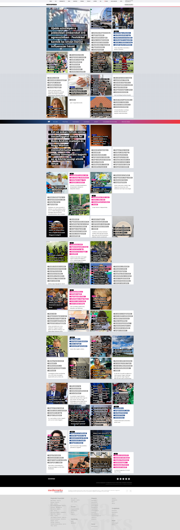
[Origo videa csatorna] (126, 479)
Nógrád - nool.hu (54, 520)
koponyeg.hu (115, 512)
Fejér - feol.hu (54, 510)
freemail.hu (114, 510)
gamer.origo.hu (94, 505)
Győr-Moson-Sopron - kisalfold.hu (58, 512)
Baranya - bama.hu (55, 502)
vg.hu (72, 521)
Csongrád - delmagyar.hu (56, 507)
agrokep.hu (73, 523)
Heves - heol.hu (54, 515)
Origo (51, 1)
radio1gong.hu (115, 523)
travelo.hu (93, 512)
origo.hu (73, 514)
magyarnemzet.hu (75, 509)
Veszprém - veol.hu (75, 500)
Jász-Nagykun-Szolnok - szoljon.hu (58, 517)
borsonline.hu (94, 526)
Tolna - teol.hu (54, 525)
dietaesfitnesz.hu (95, 514)
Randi (106, 1)
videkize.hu (93, 517)
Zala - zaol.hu (74, 501)
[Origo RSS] (129, 479)
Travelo (88, 1)
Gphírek (95, 1)
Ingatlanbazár (114, 1)
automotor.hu (94, 502)
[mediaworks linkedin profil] (130, 490)
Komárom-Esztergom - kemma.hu (58, 519)
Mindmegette (62, 1)
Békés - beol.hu (54, 504)
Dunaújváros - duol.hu (55, 509)
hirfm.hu (113, 524)
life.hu (113, 501)
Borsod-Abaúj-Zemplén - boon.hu (58, 505)
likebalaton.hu (94, 507)
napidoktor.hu (94, 509)
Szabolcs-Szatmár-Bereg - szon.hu (58, 524)
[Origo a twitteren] (120, 479)
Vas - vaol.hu (74, 498)
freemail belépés (129, 4)
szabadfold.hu (74, 510)
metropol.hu (114, 500)
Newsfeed (75, 1)
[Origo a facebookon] (118, 479)
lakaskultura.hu (94, 504)
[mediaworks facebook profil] (127, 490)
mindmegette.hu (95, 510)
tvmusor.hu (93, 519)
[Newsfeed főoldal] (51, 479)
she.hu (113, 503)
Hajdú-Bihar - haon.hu (55, 514)
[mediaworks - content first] (55, 491)
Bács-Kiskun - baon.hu (56, 500)
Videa (69, 1)
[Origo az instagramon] (123, 479)
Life (55, 1)
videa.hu (114, 514)
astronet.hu (93, 500)
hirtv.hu (72, 512)
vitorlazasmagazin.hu (96, 515)
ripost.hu (114, 498)
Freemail (82, 1)
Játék (121, 1)
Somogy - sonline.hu (55, 522)
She (100, 1)
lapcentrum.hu (115, 515)
